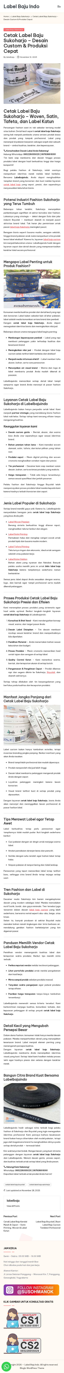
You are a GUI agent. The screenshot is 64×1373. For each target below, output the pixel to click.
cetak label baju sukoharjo (39, 1185)
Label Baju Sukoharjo (14, 30)
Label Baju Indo (21, 6)
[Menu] (58, 6)
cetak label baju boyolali (15, 1185)
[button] (13, 1206)
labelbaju (13, 1200)
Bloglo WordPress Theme (32, 1368)
